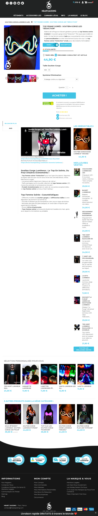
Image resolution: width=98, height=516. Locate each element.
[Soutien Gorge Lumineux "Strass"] (31, 414)
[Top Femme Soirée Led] (11, 78)
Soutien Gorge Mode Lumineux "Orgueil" (65, 428)
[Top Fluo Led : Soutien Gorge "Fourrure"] (49, 414)
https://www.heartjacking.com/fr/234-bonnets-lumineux (42, 162)
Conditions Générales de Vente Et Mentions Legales (13, 488)
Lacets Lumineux (84, 386)
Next (37, 78)
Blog (3, 496)
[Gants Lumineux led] (67, 374)
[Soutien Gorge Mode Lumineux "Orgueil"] (80, 139)
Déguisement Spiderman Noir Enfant (87, 213)
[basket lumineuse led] (77, 193)
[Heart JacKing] (49, 10)
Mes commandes (40, 485)
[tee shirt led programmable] (77, 259)
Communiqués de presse (10, 492)
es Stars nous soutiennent (77, 485)
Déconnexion (39, 497)
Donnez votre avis (65, 118)
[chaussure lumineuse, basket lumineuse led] (77, 172)
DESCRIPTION (66, 45)
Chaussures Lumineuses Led (87, 171)
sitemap (4, 494)
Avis (10, 128)
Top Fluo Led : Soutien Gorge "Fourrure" (47, 428)
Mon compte (39, 482)
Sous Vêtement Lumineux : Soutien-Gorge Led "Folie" (13, 428)
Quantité (62, 87)
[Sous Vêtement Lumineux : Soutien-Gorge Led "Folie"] (13, 414)
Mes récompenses (41, 494)
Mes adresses (39, 487)
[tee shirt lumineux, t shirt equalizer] (77, 327)
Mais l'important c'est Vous (76, 494)
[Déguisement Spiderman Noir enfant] (77, 215)
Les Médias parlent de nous (77, 487)
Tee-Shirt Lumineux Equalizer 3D (87, 237)
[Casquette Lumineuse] (30, 374)
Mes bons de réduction (42, 492)
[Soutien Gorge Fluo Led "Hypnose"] (85, 414)
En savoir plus (11, 123)
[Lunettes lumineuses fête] (49, 374)
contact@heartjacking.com (13, 508)
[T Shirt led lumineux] (77, 238)
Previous (6, 78)
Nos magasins (6, 482)
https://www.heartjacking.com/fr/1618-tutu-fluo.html (40, 159)
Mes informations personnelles (45, 490)
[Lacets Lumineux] (77, 279)
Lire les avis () (64, 115)
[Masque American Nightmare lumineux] (77, 300)
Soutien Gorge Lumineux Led (17, 22)
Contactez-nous (7, 485)
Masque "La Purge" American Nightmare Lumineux (87, 301)
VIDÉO (49, 45)
